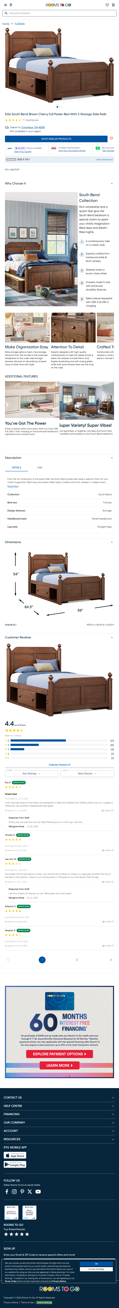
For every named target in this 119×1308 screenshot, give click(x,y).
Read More (12, 486)
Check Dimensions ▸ (104, 160)
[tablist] (28, 467)
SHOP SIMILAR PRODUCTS (56, 139)
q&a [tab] (39, 467)
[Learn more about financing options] (59, 1069)
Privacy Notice (11, 1302)
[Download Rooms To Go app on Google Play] (15, 1164)
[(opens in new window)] (7, 1191)
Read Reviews (32, 120)
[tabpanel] (59, 502)
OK (96, 1264)
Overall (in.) (10, 625)
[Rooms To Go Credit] (59, 1023)
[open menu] (5, 5)
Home (5, 23)
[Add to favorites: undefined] (111, 138)
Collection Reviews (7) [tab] (59, 765)
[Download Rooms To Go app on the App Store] (15, 1155)
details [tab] (16, 467)
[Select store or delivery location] (11, 5)
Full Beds (20, 23)
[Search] (5, 13)
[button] (59, 740)
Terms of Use (27, 1302)
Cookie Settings (44, 1302)
